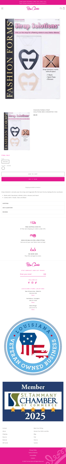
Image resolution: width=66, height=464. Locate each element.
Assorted (3, 168)
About (4, 431)
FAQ (35, 437)
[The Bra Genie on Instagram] (32, 282)
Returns (5, 437)
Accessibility (33, 455)
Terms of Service (33, 452)
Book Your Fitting (38, 428)
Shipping (27, 187)
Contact (5, 428)
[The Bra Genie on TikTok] (36, 282)
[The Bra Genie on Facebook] (29, 282)
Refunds (5, 440)
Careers (36, 443)
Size (2, 158)
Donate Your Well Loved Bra (41, 431)
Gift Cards (5, 443)
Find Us (36, 440)
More (33, 295)
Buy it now (33, 179)
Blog (35, 434)
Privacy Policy (33, 450)
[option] (33, 2)
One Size (5, 161)
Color (6, 165)
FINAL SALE (5, 155)
